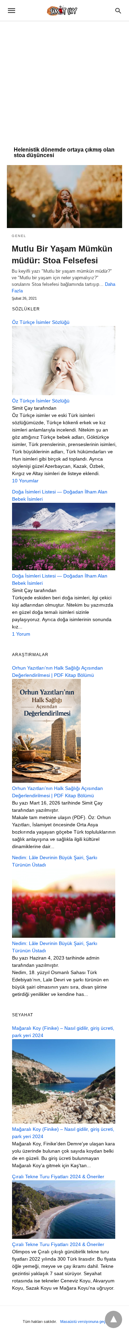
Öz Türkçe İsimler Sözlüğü (40, 400)
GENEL (19, 236)
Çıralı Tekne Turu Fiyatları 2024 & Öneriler (58, 1244)
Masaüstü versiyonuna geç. (83, 1321)
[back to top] (113, 1319)
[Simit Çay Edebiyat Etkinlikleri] (64, 10)
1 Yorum (21, 634)
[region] (64, 80)
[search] (118, 11)
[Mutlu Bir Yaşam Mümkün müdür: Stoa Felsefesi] (64, 196)
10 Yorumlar (25, 480)
